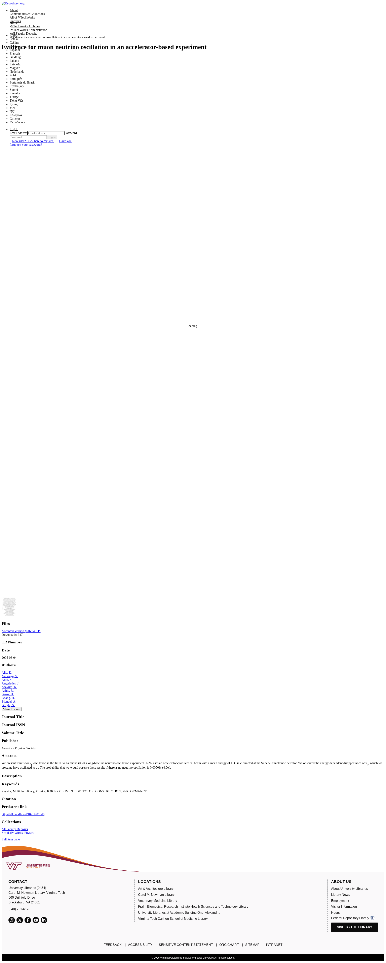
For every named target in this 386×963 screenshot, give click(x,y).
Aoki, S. (7, 679)
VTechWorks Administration (29, 30)
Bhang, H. (8, 698)
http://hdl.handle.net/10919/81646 (23, 814)
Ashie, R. (8, 690)
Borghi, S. (8, 705)
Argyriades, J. (10, 683)
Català (14, 39)
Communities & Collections (27, 13)
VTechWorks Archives (25, 26)
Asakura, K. (9, 687)
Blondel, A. (9, 701)
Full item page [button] (11, 839)
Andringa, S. (10, 676)
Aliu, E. (7, 672)
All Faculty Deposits (24, 33)
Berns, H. (8, 694)
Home (13, 22)
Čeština (14, 42)
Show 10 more (11, 709)
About (14, 10)
